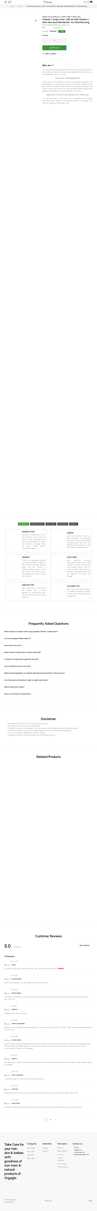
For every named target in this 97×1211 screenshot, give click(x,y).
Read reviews (57, 28)
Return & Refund (62, 1167)
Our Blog (45, 1148)
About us (60, 1148)
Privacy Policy (61, 1164)
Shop (20, 6)
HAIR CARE (30, 1155)
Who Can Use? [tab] (51, 524)
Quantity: (45, 35)
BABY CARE (30, 1158)
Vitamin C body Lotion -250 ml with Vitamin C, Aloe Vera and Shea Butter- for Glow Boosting (48, 885)
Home (12, 6)
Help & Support (62, 1151)
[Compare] (92, 844)
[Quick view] (92, 775)
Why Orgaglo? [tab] (63, 524)
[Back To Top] (92, 1206)
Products (45, 1151)
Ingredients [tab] (73, 524)
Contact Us (61, 1154)
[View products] (92, 767)
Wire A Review (85, 945)
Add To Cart (54, 48)
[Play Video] (35, 20)
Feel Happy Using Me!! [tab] (37, 524)
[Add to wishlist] (92, 838)
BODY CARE (31, 1148)
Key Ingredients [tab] (23, 524)
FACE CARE (30, 1151)
